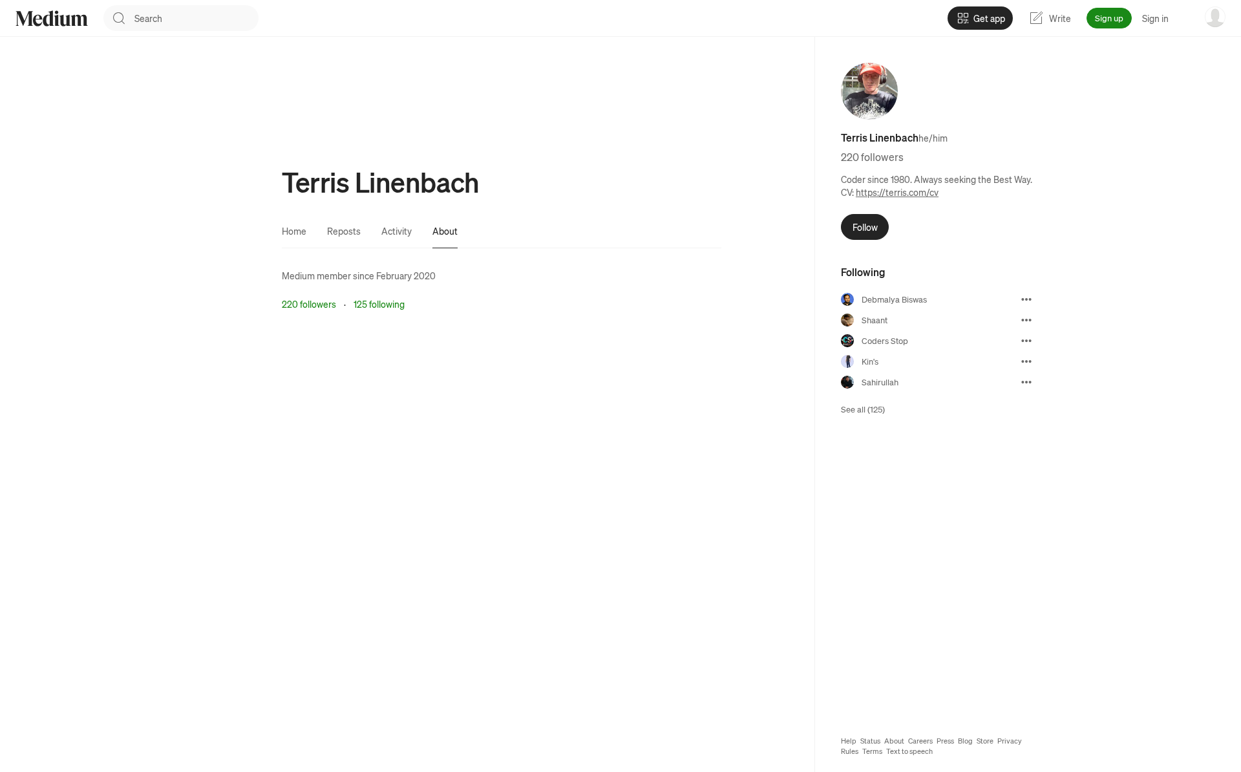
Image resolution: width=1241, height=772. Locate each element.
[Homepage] (52, 18)
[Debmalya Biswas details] (1026, 299)
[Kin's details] (1026, 361)
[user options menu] (1215, 16)
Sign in (1155, 18)
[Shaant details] (1026, 320)
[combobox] (196, 18)
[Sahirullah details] (1026, 382)
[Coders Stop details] (1026, 340)
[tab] (294, 230)
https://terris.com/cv (897, 192)
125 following (379, 304)
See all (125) (863, 408)
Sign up (1109, 17)
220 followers (309, 304)
